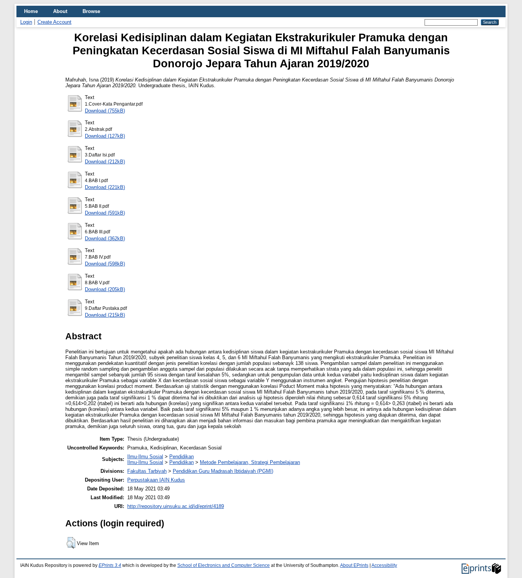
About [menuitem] (60, 11)
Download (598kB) (105, 264)
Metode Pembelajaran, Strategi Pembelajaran (250, 462)
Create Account (54, 22)
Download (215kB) (105, 315)
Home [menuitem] (31, 11)
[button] (70, 543)
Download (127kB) (105, 136)
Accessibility (384, 565)
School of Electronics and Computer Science (223, 565)
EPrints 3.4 (110, 565)
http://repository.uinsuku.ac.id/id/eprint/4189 (175, 506)
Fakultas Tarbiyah (147, 471)
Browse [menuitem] (91, 11)
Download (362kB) (105, 238)
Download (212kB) (105, 161)
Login (26, 22)
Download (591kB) (105, 213)
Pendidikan (181, 456)
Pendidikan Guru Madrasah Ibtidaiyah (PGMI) (223, 471)
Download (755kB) (105, 111)
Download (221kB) (105, 187)
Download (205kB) (105, 289)
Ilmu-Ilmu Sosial (145, 456)
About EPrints (354, 565)
